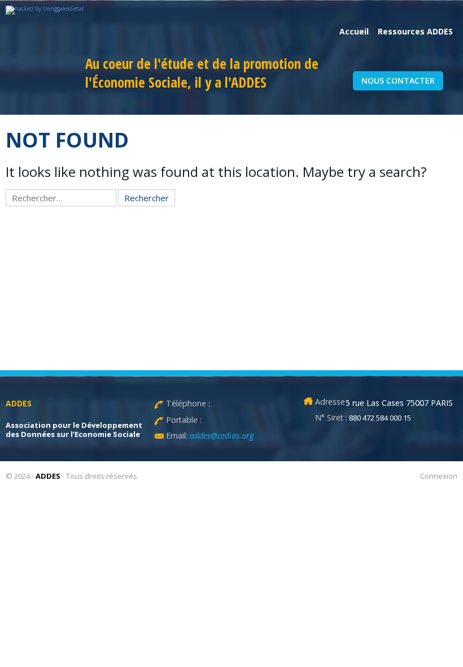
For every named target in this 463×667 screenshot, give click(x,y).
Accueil (354, 31)
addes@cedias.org (220, 435)
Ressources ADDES (415, 31)
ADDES (48, 476)
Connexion (438, 476)
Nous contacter (398, 80)
